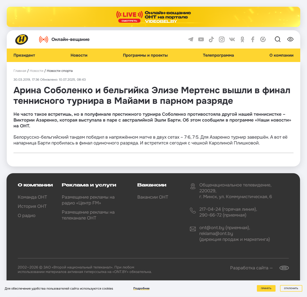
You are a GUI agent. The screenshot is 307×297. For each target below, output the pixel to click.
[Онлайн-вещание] (153, 17)
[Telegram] (191, 39)
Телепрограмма (218, 55)
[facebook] (253, 39)
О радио (27, 215)
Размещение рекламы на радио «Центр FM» (88, 200)
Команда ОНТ (32, 197)
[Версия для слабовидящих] (290, 39)
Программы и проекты (145, 55)
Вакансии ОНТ (152, 197)
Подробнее (141, 288)
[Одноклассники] (242, 39)
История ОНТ (32, 206)
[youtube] (201, 39)
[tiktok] (211, 39)
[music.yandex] (263, 39)
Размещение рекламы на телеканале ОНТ (88, 215)
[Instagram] (222, 39)
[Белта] (281, 267)
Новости (79, 55)
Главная (19, 71)
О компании (281, 55)
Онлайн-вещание (70, 39)
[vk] (232, 39)
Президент (24, 55)
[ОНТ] (21, 39)
